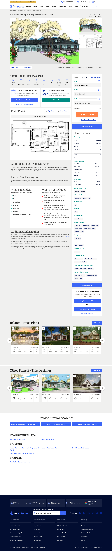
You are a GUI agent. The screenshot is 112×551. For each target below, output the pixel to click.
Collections (62, 6)
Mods (70, 6)
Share (100, 16)
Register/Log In (38, 536)
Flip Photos (27, 67)
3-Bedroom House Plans (86, 424)
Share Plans (63, 111)
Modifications (61, 529)
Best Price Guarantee (87, 529)
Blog (76, 6)
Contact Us (37, 529)
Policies (67, 236)
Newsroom (84, 536)
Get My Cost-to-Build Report (25, 100)
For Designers (61, 536)
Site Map (42, 547)
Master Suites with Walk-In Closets (22, 453)
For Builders (60, 540)
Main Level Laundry (89, 228)
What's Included (62, 526)
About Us (83, 526)
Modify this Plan (56, 100)
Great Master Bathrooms (80, 448)
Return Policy (37, 533)
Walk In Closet (78, 278)
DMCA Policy (34, 547)
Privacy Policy (25, 547)
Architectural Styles (15, 536)
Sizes (54, 6)
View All (95, 370)
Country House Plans (24, 10)
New (41, 6)
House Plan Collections (16, 540)
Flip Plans (51, 111)
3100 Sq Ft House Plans (55, 424)
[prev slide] (9, 340)
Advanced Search (31, 6)
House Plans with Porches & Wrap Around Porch (24, 449)
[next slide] (102, 340)
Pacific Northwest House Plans (20, 462)
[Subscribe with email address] (63, 513)
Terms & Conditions (15, 547)
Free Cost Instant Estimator (87, 309)
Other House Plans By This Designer (23, 424)
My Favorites (37, 540)
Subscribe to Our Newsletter (43, 509)
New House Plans (15, 529)
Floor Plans (14, 67)
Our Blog (83, 540)
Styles (48, 6)
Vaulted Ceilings (79, 231)
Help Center (37, 526)
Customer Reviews (86, 533)
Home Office (94, 225)
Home (11, 10)
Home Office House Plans (50, 448)
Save (90, 16)
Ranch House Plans (47, 439)
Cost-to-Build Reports (63, 533)
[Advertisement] (56, 481)
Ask (95, 16)
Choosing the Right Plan (17, 533)
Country (77, 191)
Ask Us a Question (87, 126)
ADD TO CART (87, 114)
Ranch (83, 191)
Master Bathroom (92, 275)
